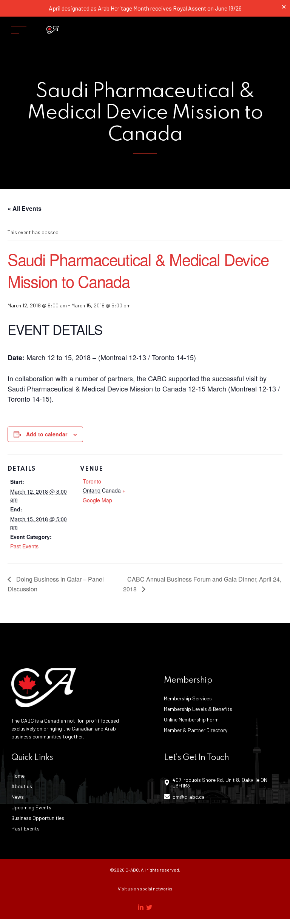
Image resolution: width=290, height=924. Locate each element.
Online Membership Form (191, 719)
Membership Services (188, 698)
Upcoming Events (31, 807)
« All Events (25, 208)
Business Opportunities (37, 818)
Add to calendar (46, 434)
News (17, 797)
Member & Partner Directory (195, 730)
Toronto (92, 481)
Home (18, 775)
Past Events (24, 546)
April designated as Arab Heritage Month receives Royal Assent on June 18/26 (145, 8)
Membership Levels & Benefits (198, 709)
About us (21, 786)
